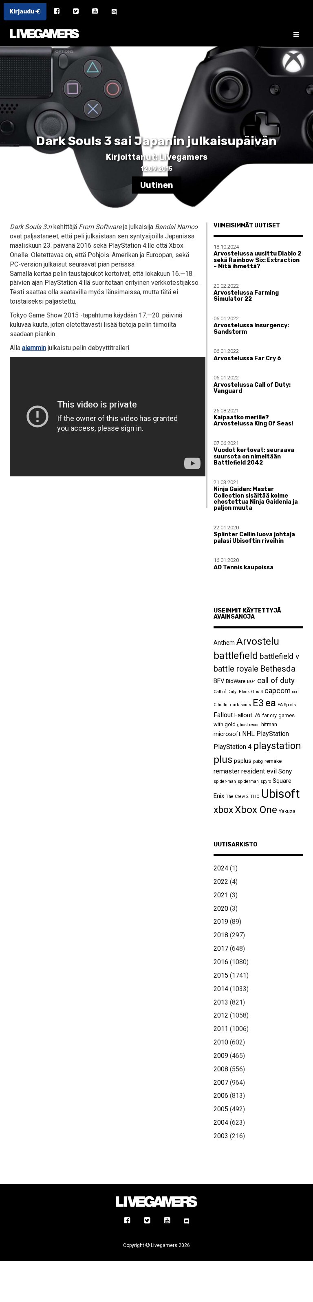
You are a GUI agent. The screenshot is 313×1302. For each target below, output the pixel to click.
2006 (221, 1095)
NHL (248, 734)
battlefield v (279, 656)
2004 (221, 1122)
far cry (269, 715)
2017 (221, 948)
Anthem (224, 642)
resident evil (259, 771)
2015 (221, 975)
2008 (221, 1069)
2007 (221, 1082)
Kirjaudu (22, 11)
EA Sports (287, 704)
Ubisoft (280, 794)
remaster (227, 771)
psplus (242, 760)
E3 (258, 703)
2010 (221, 1042)
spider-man (225, 781)
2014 (221, 989)
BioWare (235, 681)
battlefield (236, 655)
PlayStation (272, 734)
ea (270, 703)
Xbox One (256, 809)
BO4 (251, 681)
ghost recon (248, 724)
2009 (221, 1056)
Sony (285, 771)
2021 (221, 895)
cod (295, 691)
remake (273, 761)
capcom (278, 691)
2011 (221, 1029)
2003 (221, 1136)
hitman (269, 724)
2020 (221, 908)
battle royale (236, 669)
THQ (255, 796)
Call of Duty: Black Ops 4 (238, 691)
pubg (258, 761)
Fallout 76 (247, 715)
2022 (221, 882)
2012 (221, 1015)
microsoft (227, 734)
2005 (221, 1109)
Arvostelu (257, 641)
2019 (221, 921)
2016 (221, 962)
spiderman (248, 781)
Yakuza (287, 811)
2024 (221, 868)
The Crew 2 (237, 796)
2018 (221, 935)
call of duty (276, 680)
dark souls (240, 704)
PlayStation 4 (232, 747)
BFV (219, 681)
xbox (223, 809)
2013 (221, 1002)
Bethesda (277, 668)
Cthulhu (221, 704)
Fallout (223, 715)
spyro (265, 781)
